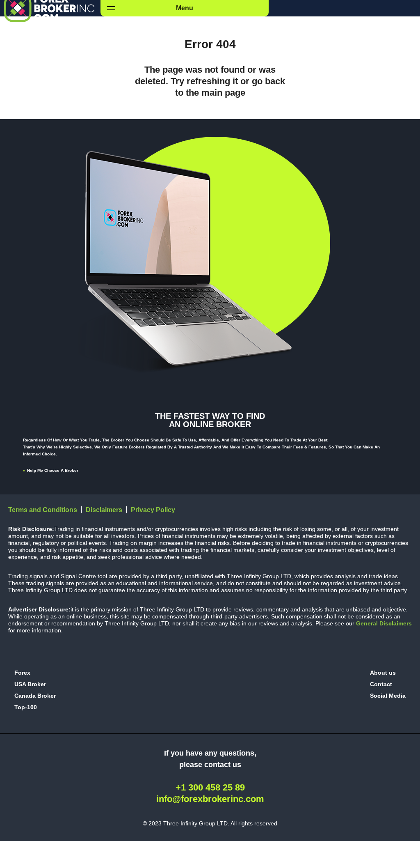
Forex (22, 672)
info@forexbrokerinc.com (210, 799)
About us (383, 672)
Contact (381, 684)
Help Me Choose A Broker (52, 470)
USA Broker (30, 684)
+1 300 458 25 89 (210, 787)
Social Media (388, 695)
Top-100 (25, 707)
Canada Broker (35, 695)
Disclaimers (104, 509)
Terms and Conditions (42, 509)
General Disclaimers (383, 623)
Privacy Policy (153, 509)
